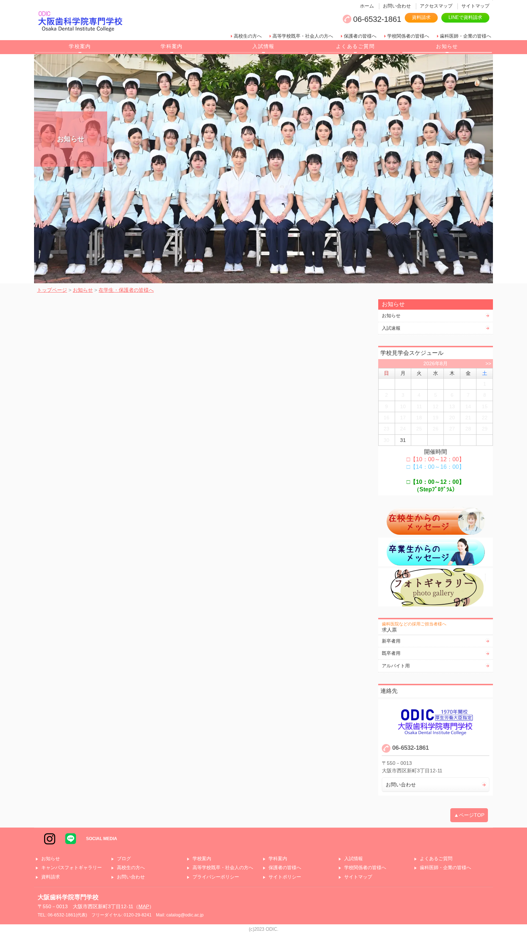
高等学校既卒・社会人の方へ (302, 36)
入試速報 (391, 328)
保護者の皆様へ (360, 36)
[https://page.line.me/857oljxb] (70, 838)
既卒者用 (391, 653)
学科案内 (172, 46)
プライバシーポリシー (216, 877)
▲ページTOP (469, 815)
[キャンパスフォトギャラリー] (435, 587)
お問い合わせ (397, 6)
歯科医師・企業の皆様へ (465, 36)
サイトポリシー (285, 877)
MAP (143, 906)
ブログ (124, 859)
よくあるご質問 (355, 46)
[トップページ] (132, 22)
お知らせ (447, 46)
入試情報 (263, 46)
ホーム (367, 6)
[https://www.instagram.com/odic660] (49, 838)
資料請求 (421, 17)
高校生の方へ (248, 36)
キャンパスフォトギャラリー (71, 868)
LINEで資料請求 (465, 17)
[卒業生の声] (435, 552)
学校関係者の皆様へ (408, 36)
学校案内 (80, 46)
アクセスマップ (436, 6)
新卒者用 (391, 641)
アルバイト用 (396, 665)
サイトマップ (475, 6)
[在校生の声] (435, 521)
